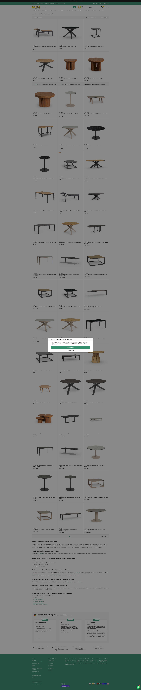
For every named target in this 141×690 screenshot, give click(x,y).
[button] (70, 350)
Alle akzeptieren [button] (70, 347)
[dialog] (70, 345)
